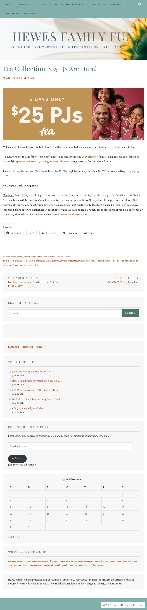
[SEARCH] (140, 4)
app (9, 561)
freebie (112, 561)
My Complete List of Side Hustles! (23, 14)
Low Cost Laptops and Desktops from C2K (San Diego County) (33, 281)
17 (29, 513)
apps (14, 561)
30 (11, 527)
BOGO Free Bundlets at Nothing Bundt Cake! (36, 399)
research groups (34, 565)
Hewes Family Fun (73, 36)
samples (65, 565)
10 (29, 507)
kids (45, 256)
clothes (29, 261)
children (10, 261)
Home (9, 4)
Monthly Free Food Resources (70, 4)
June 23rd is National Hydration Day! (31, 371)
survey (81, 565)
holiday (98, 261)
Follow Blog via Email (29, 427)
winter (37, 265)
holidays (107, 261)
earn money (89, 561)
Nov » (19, 537)
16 (11, 513)
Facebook (13, 346)
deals (13, 256)
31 (29, 527)
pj (13, 265)
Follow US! (17, 458)
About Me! (24, 4)
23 (11, 520)
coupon (27, 561)
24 (29, 520)
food (102, 561)
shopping (73, 565)
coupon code (36, 561)
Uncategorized (98, 565)
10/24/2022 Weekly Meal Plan (122, 280)
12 (67, 507)
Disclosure (42, 4)
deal (8, 256)
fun (92, 261)
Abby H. (30, 78)
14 (104, 507)
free (107, 561)
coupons (45, 561)
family (20, 256)
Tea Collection (90, 156)
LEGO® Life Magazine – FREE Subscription (35, 390)
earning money (77, 561)
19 (67, 513)
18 (48, 513)
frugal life (72, 261)
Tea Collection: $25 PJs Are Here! (50, 68)
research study (48, 565)
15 (123, 507)
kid (114, 261)
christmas (20, 261)
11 (48, 507)
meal (10, 565)
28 (104, 520)
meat (25, 565)
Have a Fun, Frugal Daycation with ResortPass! (37, 381)
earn (68, 561)
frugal (27, 256)
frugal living (36, 256)
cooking (20, 561)
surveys (88, 565)
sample (58, 565)
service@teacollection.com (71, 214)
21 (104, 513)
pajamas (52, 256)
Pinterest (40, 346)
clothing (38, 261)
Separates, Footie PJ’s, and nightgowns (36, 161)
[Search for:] (65, 313)
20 (85, 513)
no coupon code (130, 261)
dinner (62, 561)
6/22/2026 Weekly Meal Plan (27, 408)
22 (123, 513)
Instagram (27, 346)
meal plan (17, 565)
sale (16, 265)
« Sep (11, 537)
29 (123, 520)
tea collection (64, 256)
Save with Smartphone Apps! (107, 4)
